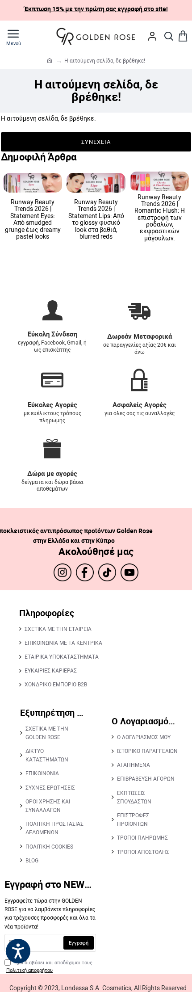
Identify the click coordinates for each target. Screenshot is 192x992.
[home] (49, 60)
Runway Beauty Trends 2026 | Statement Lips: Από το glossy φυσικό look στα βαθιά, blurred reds (96, 219)
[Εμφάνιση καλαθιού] (183, 36)
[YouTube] (129, 572)
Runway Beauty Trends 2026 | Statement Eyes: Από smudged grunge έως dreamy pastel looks (33, 219)
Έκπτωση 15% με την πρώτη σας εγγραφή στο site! (96, 8)
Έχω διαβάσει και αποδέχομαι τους (49, 966)
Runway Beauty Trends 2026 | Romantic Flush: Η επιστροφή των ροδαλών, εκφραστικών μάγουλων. (159, 217)
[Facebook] (85, 572)
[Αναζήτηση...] (168, 36)
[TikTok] (107, 572)
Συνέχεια (96, 142)
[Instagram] (62, 572)
